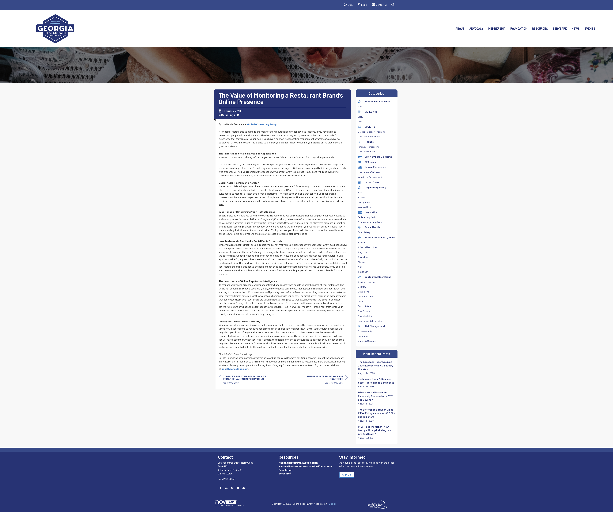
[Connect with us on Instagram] (232, 487)
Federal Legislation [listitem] (367, 217)
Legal (332, 503)
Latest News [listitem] (371, 182)
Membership (497, 28)
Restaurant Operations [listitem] (377, 276)
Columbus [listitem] (363, 257)
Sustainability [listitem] (365, 316)
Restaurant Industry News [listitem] (379, 237)
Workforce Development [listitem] (370, 177)
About (460, 28)
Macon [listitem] (361, 262)
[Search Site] (393, 5)
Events (589, 28)
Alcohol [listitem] (361, 197)
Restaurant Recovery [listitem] (369, 136)
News (576, 28)
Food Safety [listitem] (364, 232)
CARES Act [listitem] (370, 111)
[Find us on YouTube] (237, 487)
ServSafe (560, 28)
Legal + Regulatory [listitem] (375, 187)
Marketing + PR (230, 114)
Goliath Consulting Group (261, 124)
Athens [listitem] (361, 242)
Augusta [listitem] (362, 252)
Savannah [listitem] (363, 271)
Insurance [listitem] (363, 336)
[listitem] (376, 367)
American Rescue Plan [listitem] (377, 101)
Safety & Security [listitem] (367, 340)
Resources (540, 28)
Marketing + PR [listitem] (365, 296)
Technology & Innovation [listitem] (370, 321)
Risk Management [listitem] (374, 325)
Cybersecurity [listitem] (365, 331)
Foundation (518, 28)
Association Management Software (230, 505)
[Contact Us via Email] (243, 487)
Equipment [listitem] (363, 291)
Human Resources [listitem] (375, 167)
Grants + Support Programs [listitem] (371, 131)
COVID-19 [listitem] (369, 126)
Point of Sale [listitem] (364, 306)
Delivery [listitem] (362, 286)
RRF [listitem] (360, 106)
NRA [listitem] (360, 267)
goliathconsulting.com (234, 368)
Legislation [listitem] (371, 212)
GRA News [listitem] (370, 161)
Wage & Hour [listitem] (364, 207)
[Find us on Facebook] (220, 487)
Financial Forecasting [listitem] (368, 146)
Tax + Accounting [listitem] (366, 151)
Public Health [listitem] (372, 227)
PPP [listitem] (360, 121)
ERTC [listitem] (360, 116)
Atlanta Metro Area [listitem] (367, 247)
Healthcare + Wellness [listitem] (369, 172)
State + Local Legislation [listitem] (370, 222)
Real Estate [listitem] (364, 311)
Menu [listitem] (360, 301)
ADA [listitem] (360, 192)
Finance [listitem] (369, 141)
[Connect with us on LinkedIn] (226, 487)
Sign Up (346, 474)
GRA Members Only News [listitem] (378, 156)
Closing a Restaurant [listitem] (368, 282)
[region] (324, 380)
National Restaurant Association (298, 462)
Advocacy (476, 28)
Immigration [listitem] (364, 202)
